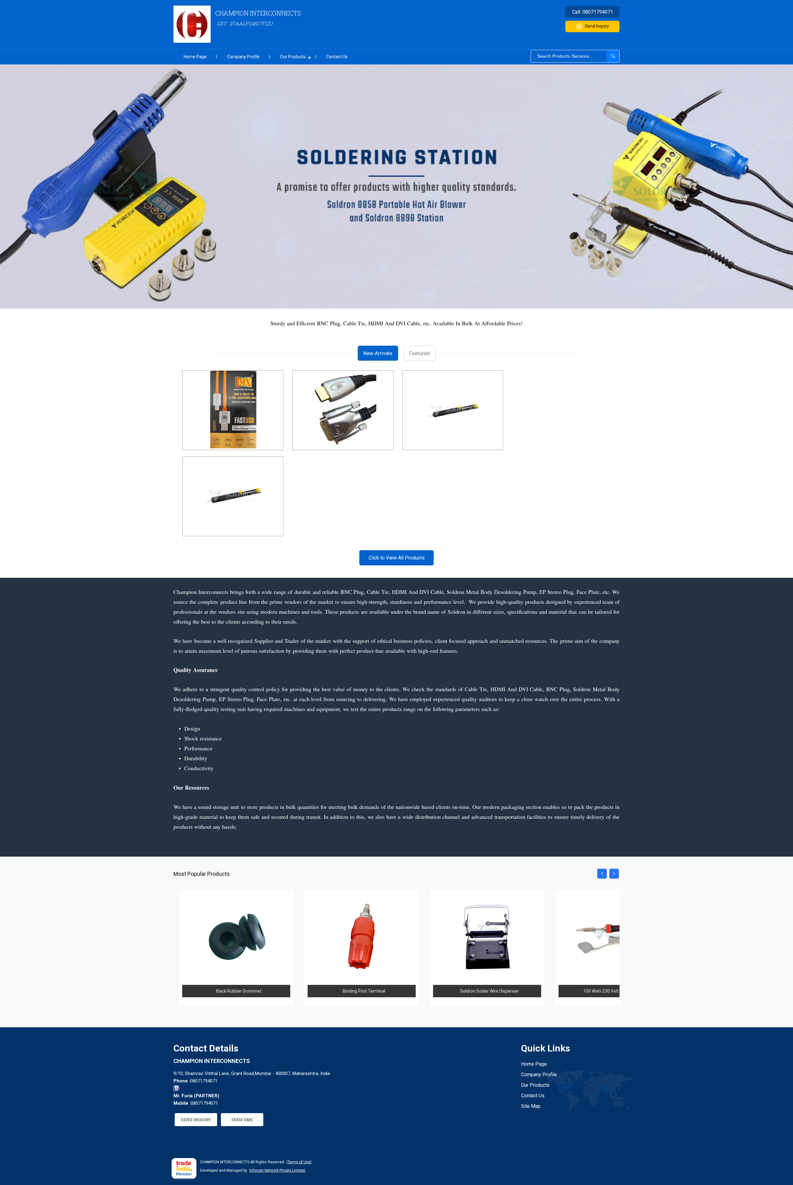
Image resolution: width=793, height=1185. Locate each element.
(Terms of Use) (299, 1162)
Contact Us (337, 56)
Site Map (531, 1106)
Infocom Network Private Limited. (277, 1170)
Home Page (195, 56)
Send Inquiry (597, 26)
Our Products (293, 56)
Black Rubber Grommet (238, 991)
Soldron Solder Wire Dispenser (489, 991)
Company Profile (243, 56)
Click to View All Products (397, 558)
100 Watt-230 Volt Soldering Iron (614, 991)
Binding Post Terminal (364, 991)
